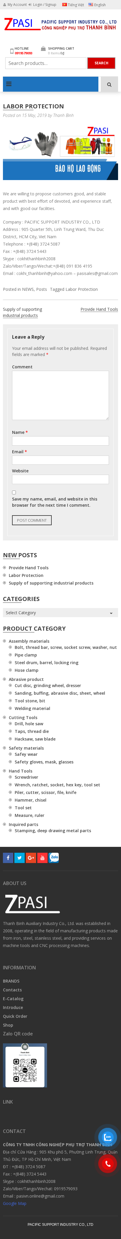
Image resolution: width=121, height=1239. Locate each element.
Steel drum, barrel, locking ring (46, 662)
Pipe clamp (26, 655)
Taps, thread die (32, 731)
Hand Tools (20, 771)
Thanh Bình (63, 115)
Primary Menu (9, 84)
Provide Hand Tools (99, 309)
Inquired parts (23, 824)
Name (20, 432)
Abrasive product (26, 679)
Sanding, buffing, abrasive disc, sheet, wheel (60, 693)
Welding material (32, 708)
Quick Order (15, 1016)
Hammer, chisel (30, 800)
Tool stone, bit (30, 701)
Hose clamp (26, 670)
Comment (22, 367)
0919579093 (23, 53)
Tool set (23, 807)
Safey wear (26, 754)
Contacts (12, 990)
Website (20, 471)
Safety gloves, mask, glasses (44, 762)
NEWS (28, 289)
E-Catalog (13, 998)
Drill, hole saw (29, 723)
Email (19, 451)
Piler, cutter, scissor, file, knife (45, 792)
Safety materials (26, 748)
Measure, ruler (29, 815)
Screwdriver (26, 777)
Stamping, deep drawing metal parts (53, 830)
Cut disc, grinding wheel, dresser (48, 685)
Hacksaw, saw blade (35, 739)
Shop (8, 1025)
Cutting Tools (23, 717)
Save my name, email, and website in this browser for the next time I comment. (54, 502)
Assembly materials (29, 641)
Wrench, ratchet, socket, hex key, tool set (57, 785)
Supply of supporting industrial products (22, 312)
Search (101, 63)
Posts (41, 289)
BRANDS (11, 981)
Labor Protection (81, 289)
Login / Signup (44, 4)
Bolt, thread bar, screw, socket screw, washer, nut (66, 647)
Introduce (13, 1007)
